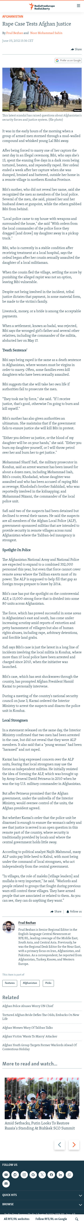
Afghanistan (12, 17)
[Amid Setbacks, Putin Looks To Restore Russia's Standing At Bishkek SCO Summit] (42, 1098)
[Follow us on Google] (33, 1174)
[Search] (77, 1219)
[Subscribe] (6, 1183)
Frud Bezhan (14, 33)
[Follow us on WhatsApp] (69, 1174)
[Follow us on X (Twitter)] (42, 1174)
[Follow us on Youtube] (6, 1174)
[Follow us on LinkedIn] (60, 1174)
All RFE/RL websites (16, 1219)
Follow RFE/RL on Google (51, 1219)
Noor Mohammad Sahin (46, 33)
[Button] (76, 49)
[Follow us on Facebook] (51, 1174)
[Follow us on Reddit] (15, 1174)
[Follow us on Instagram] (24, 1174)
